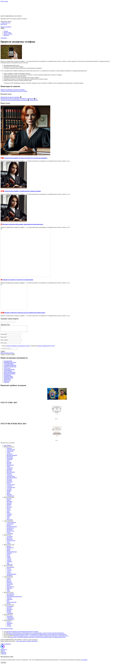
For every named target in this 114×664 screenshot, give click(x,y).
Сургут (9, 571)
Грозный (9, 607)
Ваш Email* (4, 334)
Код (8, 324)
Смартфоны (4, 38)
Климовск (9, 459)
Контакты (6, 35)
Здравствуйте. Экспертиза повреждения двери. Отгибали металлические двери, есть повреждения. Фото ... (37, 637)
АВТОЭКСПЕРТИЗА (9, 372)
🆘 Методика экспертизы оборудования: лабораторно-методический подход (22, 224)
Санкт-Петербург (11, 522)
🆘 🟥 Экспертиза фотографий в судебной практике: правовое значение (21, 191)
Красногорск (10, 465)
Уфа (8, 563)
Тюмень (9, 572)
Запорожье (9, 623)
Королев (9, 463)
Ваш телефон (4, 340)
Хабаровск (9, 599)
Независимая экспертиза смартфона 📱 (11, 97)
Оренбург (9, 553)
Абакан (9, 578)
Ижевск (9, 546)
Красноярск (10, 584)
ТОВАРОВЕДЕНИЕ (9, 369)
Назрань (9, 610)
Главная (6, 31)
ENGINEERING (8, 361)
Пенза (8, 554)
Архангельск (10, 523)
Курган (9, 568)
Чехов (8, 493)
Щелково (9, 494)
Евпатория (9, 616)
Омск (8, 589)
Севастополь (10, 617)
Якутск (9, 603)
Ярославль (9, 519)
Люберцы (9, 469)
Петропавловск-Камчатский (14, 596)
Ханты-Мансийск (11, 574)
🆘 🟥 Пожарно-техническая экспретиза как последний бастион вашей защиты (23, 312)
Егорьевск (9, 453)
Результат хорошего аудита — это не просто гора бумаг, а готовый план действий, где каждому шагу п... (41, 635)
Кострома (9, 507)
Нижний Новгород (12, 551)
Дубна (8, 452)
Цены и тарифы (8, 34)
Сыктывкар (10, 533)
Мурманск (9, 529)
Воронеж (9, 502)
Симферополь (10, 619)
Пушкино (9, 480)
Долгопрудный (11, 449)
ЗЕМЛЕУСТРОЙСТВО (10, 366)
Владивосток (10, 595)
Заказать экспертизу (6, 26)
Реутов (8, 483)
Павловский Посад (12, 477)
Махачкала (9, 609)
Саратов (9, 560)
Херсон (9, 621)
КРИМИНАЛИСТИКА (10, 362)
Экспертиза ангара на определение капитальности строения (22, 631)
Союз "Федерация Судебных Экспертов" (27, 641)
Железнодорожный (12, 455)
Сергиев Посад (11, 484)
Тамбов (9, 515)
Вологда (9, 525)
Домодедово (10, 451)
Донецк (9, 624)
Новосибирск (10, 586)
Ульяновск (9, 561)
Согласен (3, 662)
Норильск (9, 588)
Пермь (8, 556)
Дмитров (9, 448)
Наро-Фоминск (11, 472)
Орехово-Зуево (11, 476)
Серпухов (9, 486)
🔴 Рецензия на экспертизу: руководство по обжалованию (17, 279)
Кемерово (9, 582)
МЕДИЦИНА (7, 375)
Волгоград (9, 537)
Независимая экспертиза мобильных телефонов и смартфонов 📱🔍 (19, 98)
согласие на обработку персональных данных (18, 345)
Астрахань (9, 536)
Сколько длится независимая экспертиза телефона (14, 91)
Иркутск (9, 581)
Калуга (9, 505)
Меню (2, 28)
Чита (8, 600)
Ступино (9, 488)
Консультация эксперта (7, 628)
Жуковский (10, 456)
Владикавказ (10, 606)
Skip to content (4, 1)
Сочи (8, 542)
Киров (8, 550)
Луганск (9, 626)
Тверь (8, 516)
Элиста (9, 543)
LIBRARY (6, 382)
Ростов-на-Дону (11, 540)
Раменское (9, 481)
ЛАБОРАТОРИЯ (8, 376)
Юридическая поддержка (7, 353)
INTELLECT (7, 380)
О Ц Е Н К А (7, 368)
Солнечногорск (11, 487)
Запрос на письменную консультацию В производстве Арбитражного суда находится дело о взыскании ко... (38, 634)
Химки (9, 491)
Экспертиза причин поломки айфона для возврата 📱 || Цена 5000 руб (19, 100)
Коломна (9, 462)
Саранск (9, 558)
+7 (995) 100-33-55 (5, 22)
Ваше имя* (3, 337)
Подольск (9, 479)
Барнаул (9, 579)
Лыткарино (10, 467)
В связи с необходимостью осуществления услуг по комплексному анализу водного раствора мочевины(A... (36, 633)
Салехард (9, 570)
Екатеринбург (10, 567)
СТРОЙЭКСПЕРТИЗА (10, 365)
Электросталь (10, 495)
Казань (8, 549)
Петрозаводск (10, 530)
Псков (8, 532)
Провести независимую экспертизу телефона (13, 89)
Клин (8, 460)
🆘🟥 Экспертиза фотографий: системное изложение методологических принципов (24, 158)
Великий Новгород (12, 526)
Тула (8, 518)
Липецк (9, 509)
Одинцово (9, 474)
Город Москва (7, 445)
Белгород (9, 498)
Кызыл (8, 585)
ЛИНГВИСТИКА (8, 378)
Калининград (10, 528)
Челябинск (9, 575)
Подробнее (84, 659)
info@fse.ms (4, 24)
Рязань (8, 512)
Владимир (9, 501)
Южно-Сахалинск (11, 602)
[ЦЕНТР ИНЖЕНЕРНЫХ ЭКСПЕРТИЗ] (7, 13)
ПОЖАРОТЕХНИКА (9, 373)
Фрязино (9, 490)
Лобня (8, 466)
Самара (9, 557)
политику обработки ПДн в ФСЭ (46, 345)
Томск (8, 591)
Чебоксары (10, 564)
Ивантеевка (10, 458)
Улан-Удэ (9, 598)
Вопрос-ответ (7, 32)
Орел (8, 511)
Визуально (3, 324)
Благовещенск (10, 593)
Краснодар (9, 539)
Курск (8, 508)
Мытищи (9, 470)
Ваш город (3, 342)
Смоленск (9, 514)
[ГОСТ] (57, 420)
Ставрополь (10, 613)
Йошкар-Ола (10, 547)
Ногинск (9, 473)
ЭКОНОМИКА (8, 371)
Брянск (9, 500)
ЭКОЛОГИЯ (7, 379)
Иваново (9, 504)
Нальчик (9, 612)
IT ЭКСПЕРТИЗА (8, 364)
